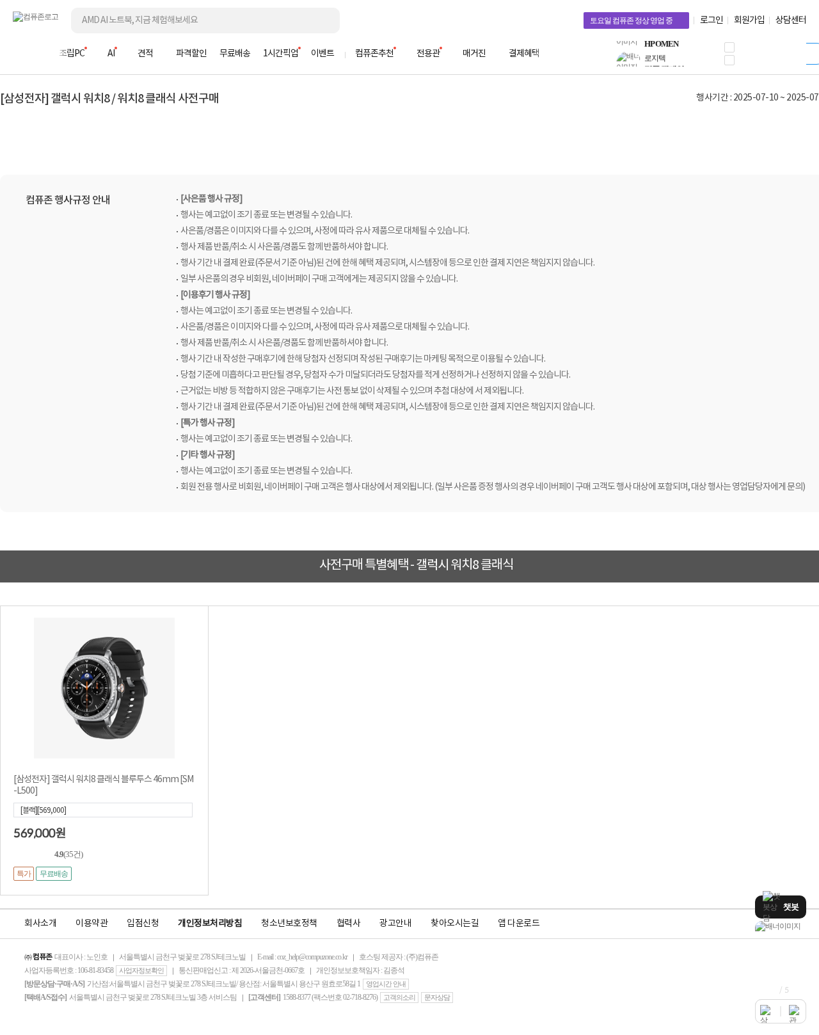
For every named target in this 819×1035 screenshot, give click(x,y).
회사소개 (40, 924)
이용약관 (91, 924)
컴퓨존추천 (374, 54)
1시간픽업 (280, 54)
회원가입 (749, 20)
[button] (729, 47)
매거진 (474, 54)
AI (111, 54)
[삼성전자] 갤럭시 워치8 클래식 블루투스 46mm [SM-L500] (103, 785)
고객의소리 (399, 997)
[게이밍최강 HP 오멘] (780, 926)
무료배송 (234, 54)
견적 (145, 54)
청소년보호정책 (289, 924)
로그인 (711, 20)
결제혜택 (524, 54)
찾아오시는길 (455, 924)
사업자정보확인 (141, 970)
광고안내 (395, 924)
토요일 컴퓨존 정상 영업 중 (631, 20)
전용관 (428, 54)
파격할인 (191, 54)
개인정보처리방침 (210, 924)
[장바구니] (757, 57)
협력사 (349, 924)
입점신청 (143, 924)
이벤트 (322, 54)
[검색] (320, 20)
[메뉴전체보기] (20, 53)
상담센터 (790, 20)
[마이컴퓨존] (793, 57)
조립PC (71, 54)
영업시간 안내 (386, 984)
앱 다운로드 (518, 924)
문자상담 (437, 997)
